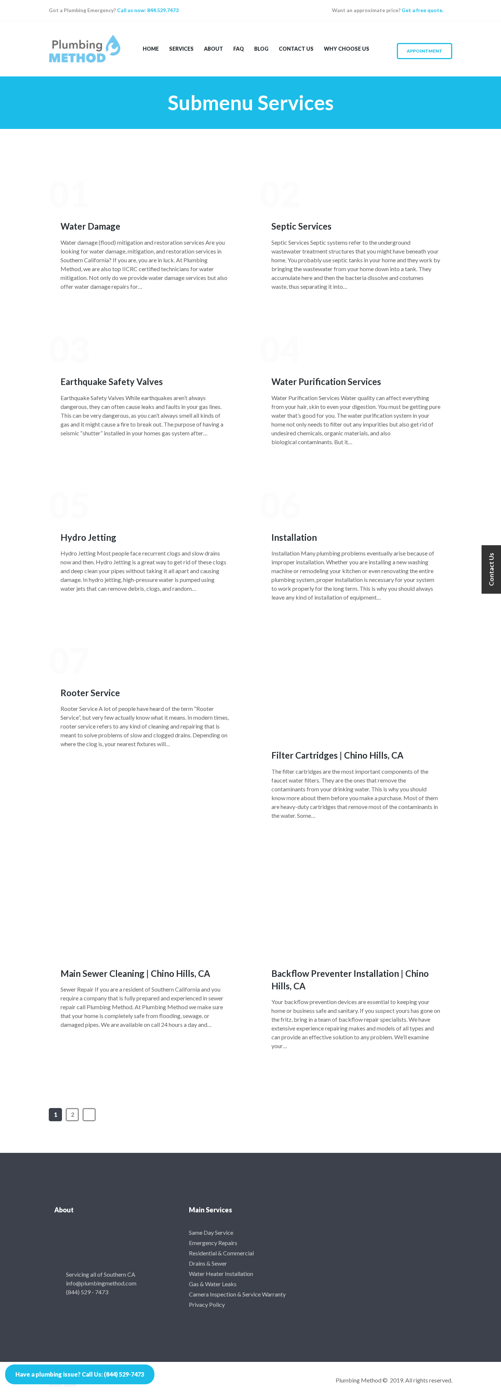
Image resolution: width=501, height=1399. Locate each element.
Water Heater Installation (221, 1273)
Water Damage (90, 226)
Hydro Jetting (88, 537)
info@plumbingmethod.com (101, 1283)
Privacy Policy (207, 1304)
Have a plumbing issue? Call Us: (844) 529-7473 (79, 1374)
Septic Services (301, 226)
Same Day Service (211, 1232)
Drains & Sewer (208, 1263)
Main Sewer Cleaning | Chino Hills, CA (135, 973)
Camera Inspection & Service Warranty (237, 1294)
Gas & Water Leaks (213, 1283)
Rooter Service (90, 692)
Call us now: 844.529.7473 (147, 10)
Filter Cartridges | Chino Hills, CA (337, 755)
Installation (294, 537)
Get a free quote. (422, 10)
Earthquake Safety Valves (112, 381)
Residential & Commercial (221, 1252)
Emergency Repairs (213, 1242)
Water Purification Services (326, 381)
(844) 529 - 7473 (87, 1291)
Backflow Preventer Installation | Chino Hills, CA (350, 979)
